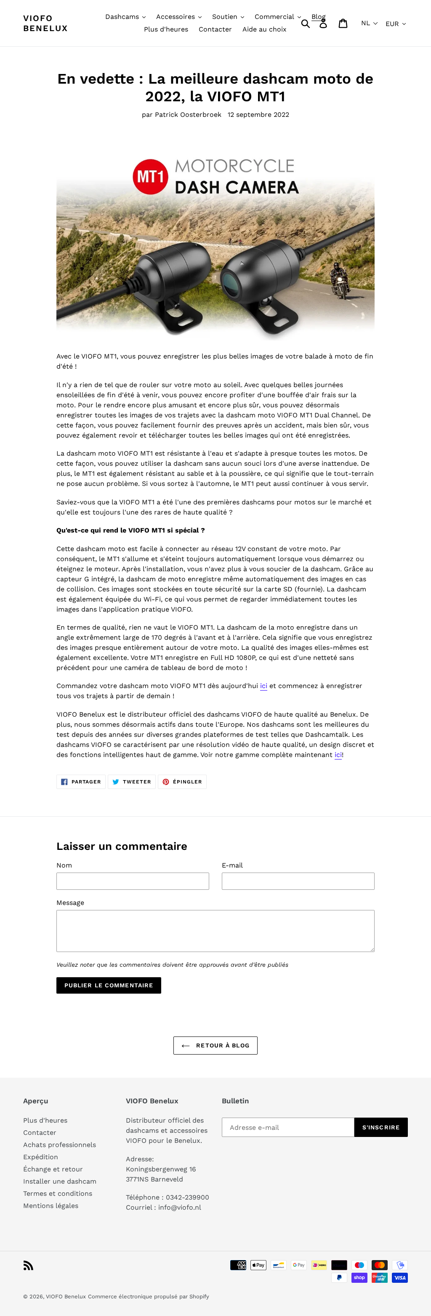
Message (70, 903)
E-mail (232, 865)
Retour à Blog (222, 1045)
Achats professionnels (59, 1145)
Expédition (40, 1157)
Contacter (39, 1133)
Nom (64, 865)
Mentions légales (50, 1206)
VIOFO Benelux (66, 1296)
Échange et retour (53, 1169)
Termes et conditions (57, 1193)
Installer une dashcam (59, 1181)
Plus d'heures (45, 1120)
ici (263, 686)
